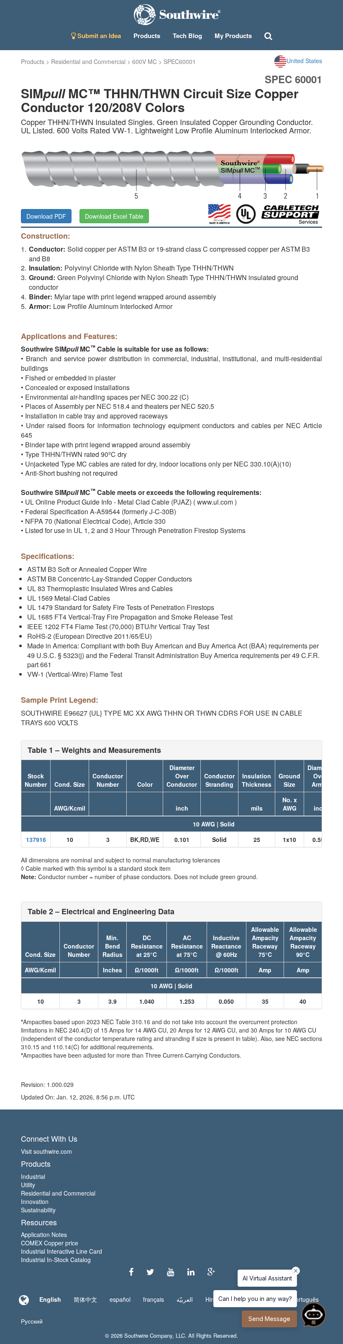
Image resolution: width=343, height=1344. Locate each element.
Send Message (269, 1318)
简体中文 (85, 1299)
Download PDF (46, 216)
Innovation (35, 1201)
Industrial (33, 1176)
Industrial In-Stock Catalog (56, 1259)
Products (32, 61)
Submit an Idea (98, 35)
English (50, 1299)
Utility (28, 1185)
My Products (233, 35)
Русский (32, 1321)
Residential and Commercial (88, 61)
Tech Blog (187, 35)
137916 (36, 839)
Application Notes (44, 1234)
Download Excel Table (114, 216)
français (153, 1299)
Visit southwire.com (46, 1151)
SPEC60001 (180, 61)
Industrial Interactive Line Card (61, 1251)
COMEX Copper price (49, 1243)
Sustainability (38, 1210)
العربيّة (185, 1299)
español (120, 1299)
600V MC (144, 61)
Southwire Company (148, 1335)
